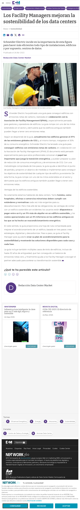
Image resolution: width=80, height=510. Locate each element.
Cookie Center (65, 448)
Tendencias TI (15, 8)
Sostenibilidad (16, 29)
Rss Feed (27, 448)
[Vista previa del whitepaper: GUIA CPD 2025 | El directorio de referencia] (59, 332)
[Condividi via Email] (8, 35)
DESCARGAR (31, 346)
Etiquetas (18, 448)
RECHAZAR (41, 505)
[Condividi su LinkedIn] (4, 35)
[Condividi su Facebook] (11, 35)
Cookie (55, 448)
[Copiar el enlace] (23, 35)
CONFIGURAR (15, 505)
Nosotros (9, 448)
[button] (6, 3)
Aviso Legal (36, 448)
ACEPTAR (66, 505)
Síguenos (19, 442)
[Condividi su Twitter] (15, 35)
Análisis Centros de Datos (51, 8)
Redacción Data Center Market (17, 58)
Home (5, 29)
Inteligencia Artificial (70, 8)
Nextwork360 (26, 458)
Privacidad (46, 448)
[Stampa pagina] (19, 35)
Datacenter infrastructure (31, 8)
